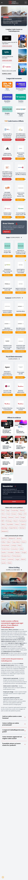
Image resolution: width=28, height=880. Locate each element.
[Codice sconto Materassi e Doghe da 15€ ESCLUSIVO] (7, 475)
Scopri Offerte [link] (15, 237)
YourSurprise (22, 521)
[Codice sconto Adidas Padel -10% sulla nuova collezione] (7, 443)
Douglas (23, 517)
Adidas (21, 549)
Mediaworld (5, 531)
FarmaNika (10, 552)
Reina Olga (4, 528)
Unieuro (17, 524)
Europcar (14, 514)
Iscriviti (14, 501)
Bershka (19, 538)
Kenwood (10, 517)
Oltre (3, 514)
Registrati (6, 231)
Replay (20, 514)
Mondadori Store (6, 556)
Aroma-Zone (14, 549)
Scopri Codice (20, 158)
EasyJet (17, 559)
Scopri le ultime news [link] (13, 570)
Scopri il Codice (6, 73)
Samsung (4, 517)
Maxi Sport (22, 528)
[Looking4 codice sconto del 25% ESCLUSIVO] (21, 459)
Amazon (24, 542)
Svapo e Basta (16, 542)
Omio (3, 510)
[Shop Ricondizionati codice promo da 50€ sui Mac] (21, 427)
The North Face (5, 549)
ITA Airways (9, 521)
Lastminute (10, 559)
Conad (8, 514)
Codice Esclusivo (7, 46)
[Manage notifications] (3, 877)
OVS (25, 514)
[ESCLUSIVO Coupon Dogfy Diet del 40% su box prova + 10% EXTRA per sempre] (21, 443)
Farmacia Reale (5, 545)
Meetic (9, 563)
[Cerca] (25, 2)
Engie (8, 510)
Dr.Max (3, 542)
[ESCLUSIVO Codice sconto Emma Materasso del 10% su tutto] (14, 16)
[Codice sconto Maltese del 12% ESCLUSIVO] (7, 459)
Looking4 (13, 545)
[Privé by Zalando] (20, 85)
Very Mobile (10, 524)
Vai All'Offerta (7, 256)
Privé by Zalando (16, 556)
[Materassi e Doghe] (20, 109)
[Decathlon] (7, 97)
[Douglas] (7, 109)
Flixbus (19, 545)
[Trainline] (20, 97)
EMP (3, 521)
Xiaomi (15, 521)
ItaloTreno (4, 538)
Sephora (23, 524)
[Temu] (7, 85)
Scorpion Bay (15, 510)
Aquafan (4, 563)
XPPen (3, 524)
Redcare (22, 510)
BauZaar (18, 552)
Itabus (8, 542)
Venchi (17, 517)
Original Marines (13, 528)
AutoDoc (4, 552)
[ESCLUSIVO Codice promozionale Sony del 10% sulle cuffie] (7, 427)
